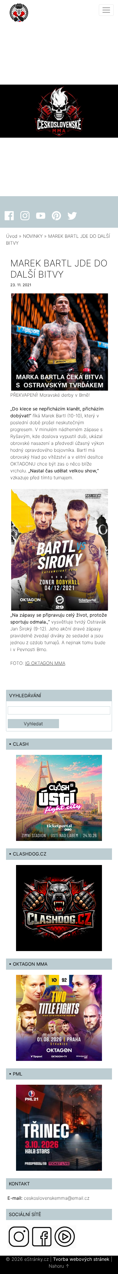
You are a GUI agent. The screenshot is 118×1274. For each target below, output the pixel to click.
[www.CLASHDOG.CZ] (59, 907)
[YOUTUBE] (64, 1236)
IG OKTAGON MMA (45, 663)
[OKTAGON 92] (59, 1017)
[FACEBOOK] (41, 1236)
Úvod (11, 236)
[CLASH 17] (59, 797)
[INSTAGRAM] (18, 1236)
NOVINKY (33, 236)
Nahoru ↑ (59, 1266)
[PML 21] (59, 1127)
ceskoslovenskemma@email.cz (56, 1198)
